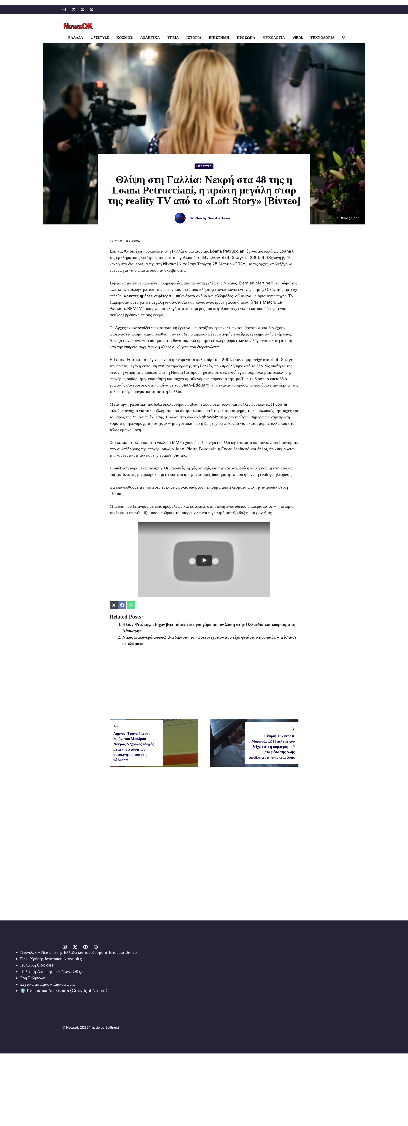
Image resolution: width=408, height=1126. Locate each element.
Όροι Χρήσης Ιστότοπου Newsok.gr (52, 958)
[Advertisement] (204, 686)
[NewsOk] (78, 26)
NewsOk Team (219, 218)
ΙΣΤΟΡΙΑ (193, 37)
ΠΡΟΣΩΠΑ (246, 37)
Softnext (112, 1027)
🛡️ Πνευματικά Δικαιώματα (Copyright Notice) (63, 990)
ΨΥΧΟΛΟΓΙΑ (274, 37)
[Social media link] (64, 9)
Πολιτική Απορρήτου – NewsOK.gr (51, 971)
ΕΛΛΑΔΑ (75, 37)
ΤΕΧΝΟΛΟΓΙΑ (322, 37)
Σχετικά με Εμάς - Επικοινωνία (47, 984)
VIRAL (298, 37)
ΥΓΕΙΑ (173, 37)
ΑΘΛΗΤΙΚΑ (150, 37)
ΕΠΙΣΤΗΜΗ (219, 37)
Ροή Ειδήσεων (32, 977)
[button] (342, 37)
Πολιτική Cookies (36, 965)
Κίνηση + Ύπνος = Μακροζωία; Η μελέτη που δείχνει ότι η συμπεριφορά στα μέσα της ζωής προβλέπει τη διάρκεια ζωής (272, 747)
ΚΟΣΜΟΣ (124, 37)
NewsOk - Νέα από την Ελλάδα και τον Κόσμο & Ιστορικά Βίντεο (78, 952)
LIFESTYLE (100, 37)
